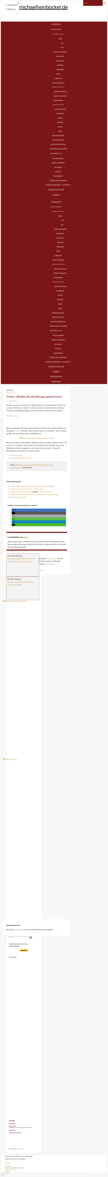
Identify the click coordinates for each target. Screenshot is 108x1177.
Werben (56, 195)
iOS (62, 43)
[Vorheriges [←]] (2, 1175)
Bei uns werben (58, 158)
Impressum (11, 9)
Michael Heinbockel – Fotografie (58, 184)
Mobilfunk (60, 56)
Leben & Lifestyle (60, 91)
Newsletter (50, 564)
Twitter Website (17, 455)
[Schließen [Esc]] (2, 1173)
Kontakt (58, 171)
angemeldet (18, 930)
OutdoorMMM (58, 100)
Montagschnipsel (58, 135)
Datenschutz (12, 5)
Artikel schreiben (58, 162)
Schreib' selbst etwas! (15, 1132)
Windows (60, 65)
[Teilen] (4, 1173)
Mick (26, 537)
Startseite (56, 24)
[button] (13, 510)
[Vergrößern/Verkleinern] (8, 1173)
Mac (62, 47)
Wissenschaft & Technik (58, 148)
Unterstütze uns (56, 189)
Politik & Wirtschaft (58, 144)
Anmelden (12, 1123)
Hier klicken (19, 1148)
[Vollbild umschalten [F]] (6, 1173)
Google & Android (60, 51)
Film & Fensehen (60, 109)
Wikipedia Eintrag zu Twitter (22, 458)
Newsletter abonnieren (58, 180)
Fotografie (60, 113)
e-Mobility (58, 78)
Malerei (60, 122)
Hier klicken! (16, 415)
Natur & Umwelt (58, 139)
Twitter (17, 431)
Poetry (60, 117)
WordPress (60, 69)
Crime (58, 73)
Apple (60, 38)
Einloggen (58, 167)
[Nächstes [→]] (4, 1175)
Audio (60, 131)
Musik (60, 126)
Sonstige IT (60, 60)
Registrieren (58, 176)
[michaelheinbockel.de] (42, 7)
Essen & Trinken (58, 82)
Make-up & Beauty (60, 95)
